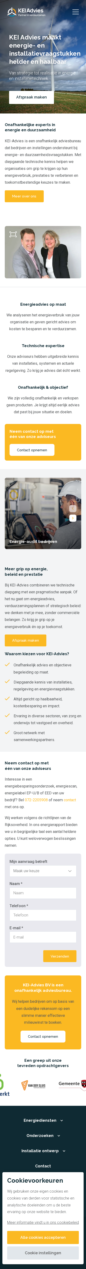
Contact (43, 1166)
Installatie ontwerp (40, 1151)
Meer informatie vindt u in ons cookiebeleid (43, 1222)
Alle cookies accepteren (43, 1237)
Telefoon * (19, 906)
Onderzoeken (40, 1135)
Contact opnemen (32, 450)
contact (70, 800)
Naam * (16, 883)
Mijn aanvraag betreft (28, 861)
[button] (72, 508)
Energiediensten (40, 1120)
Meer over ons (24, 196)
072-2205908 (36, 800)
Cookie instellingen (43, 1253)
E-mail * (16, 928)
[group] (43, 513)
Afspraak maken (25, 640)
